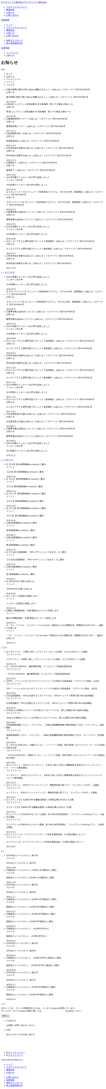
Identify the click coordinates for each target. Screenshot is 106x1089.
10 (7, 460)
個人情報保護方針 (14, 43)
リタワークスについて (16, 7)
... (3, 272)
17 (8, 272)
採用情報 (5, 20)
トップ (9, 25)
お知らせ (10, 12)
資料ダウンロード (14, 40)
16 (6, 272)
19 (13, 272)
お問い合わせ (12, 15)
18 (11, 272)
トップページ (12, 53)
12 (12, 460)
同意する (5, 1016)
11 (10, 460)
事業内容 (10, 10)
